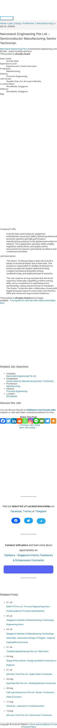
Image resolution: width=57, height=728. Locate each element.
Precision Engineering (16, 391)
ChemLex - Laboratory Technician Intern (25, 706)
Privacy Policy (29, 726)
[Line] (36, 421)
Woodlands (11, 396)
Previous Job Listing (28, 425)
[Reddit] (19, 421)
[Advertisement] (28, 197)
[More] (53, 421)
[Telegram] (47, 421)
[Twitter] (8, 421)
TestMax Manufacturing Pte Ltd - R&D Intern (27, 651)
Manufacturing (13, 386)
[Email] (41, 421)
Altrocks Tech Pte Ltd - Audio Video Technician (29, 674)
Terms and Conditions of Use (43, 724)
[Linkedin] (14, 421)
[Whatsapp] (25, 421)
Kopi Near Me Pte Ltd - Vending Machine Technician (31, 683)
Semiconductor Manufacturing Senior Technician (30, 381)
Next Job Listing (28, 427)
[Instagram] (30, 421)
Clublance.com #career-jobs (41, 410)
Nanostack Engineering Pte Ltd (15, 49)
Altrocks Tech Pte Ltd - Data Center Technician (29, 715)
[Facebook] (3, 421)
